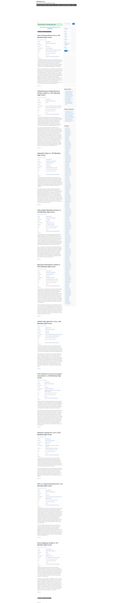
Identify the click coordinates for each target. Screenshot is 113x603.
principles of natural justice (58, 334)
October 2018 (67, 160)
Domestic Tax (47, 46)
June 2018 (66, 164)
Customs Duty (52, 334)
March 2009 (67, 288)
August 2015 (67, 202)
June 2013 (66, 231)
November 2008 (67, 292)
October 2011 (67, 253)
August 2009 (67, 282)
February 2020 (67, 142)
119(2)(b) (48, 219)
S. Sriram (55, 390)
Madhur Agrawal (54, 107)
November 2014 (67, 212)
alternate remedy (47, 334)
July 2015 (66, 203)
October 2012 (67, 240)
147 (46, 102)
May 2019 (66, 152)
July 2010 (66, 270)
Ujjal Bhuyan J (54, 272)
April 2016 (66, 193)
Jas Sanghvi (47, 448)
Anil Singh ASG (47, 390)
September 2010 (67, 268)
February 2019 (67, 155)
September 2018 (67, 161)
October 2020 (67, 133)
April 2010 (66, 273)
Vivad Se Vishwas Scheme (50, 162)
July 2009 (66, 283)
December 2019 (67, 144)
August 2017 (67, 175)
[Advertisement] (56, 13)
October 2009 (67, 280)
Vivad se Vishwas (52, 277)
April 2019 (66, 153)
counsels (65, 39)
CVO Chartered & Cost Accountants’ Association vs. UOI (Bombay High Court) (49, 376)
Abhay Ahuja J (48, 43)
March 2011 (67, 261)
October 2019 (67, 146)
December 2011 (67, 251)
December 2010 (67, 264)
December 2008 (67, 291)
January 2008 (67, 303)
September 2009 (67, 281)
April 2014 (66, 220)
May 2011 (66, 259)
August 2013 (67, 229)
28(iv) (47, 552)
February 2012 (67, 249)
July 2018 (66, 163)
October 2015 (67, 200)
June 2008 (66, 298)
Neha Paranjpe (51, 167)
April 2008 (66, 300)
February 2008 (67, 302)
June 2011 (66, 258)
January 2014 (67, 223)
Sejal (66, 115)
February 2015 (67, 209)
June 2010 (66, 271)
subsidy (47, 555)
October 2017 (67, 173)
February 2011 (67, 262)
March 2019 (67, 154)
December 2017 (67, 171)
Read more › (39, 85)
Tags (65, 31)
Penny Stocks (53, 445)
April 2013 (66, 233)
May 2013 (66, 232)
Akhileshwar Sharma (48, 498)
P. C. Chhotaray (48, 557)
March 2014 (67, 221)
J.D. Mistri (50, 107)
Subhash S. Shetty (57, 557)
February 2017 (67, 182)
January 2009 (67, 290)
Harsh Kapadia (51, 390)
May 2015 (66, 205)
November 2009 (67, 279)
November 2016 (67, 185)
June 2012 (66, 244)
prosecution (47, 277)
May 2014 (66, 219)
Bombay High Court (48, 41)
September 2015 (67, 201)
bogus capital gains (48, 445)
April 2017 (66, 180)
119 (45, 385)
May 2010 (66, 272)
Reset (69, 50)
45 (50, 442)
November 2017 (67, 172)
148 (47, 102)
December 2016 (67, 184)
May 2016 (66, 192)
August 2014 (67, 215)
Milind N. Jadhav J (48, 272)
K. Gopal (47, 167)
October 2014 (67, 213)
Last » (50, 31)
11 (46, 219)
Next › (48, 31)
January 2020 (67, 143)
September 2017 (67, 174)
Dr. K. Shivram (48, 224)
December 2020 (67, 131)
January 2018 (67, 170)
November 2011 (67, 252)
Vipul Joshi (49, 391)
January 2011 (67, 263)
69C (46, 493)
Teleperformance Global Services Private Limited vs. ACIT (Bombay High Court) (48, 93)
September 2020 (67, 134)
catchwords (66, 44)
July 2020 (66, 136)
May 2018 (66, 165)
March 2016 (67, 194)
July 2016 (66, 190)
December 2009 (67, 278)
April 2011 (66, 260)
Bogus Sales (52, 496)
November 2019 (67, 145)
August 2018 (67, 162)
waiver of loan (50, 555)
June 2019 (66, 151)
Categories (66, 28)
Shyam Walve (59, 107)
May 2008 (66, 299)
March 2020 (67, 141)
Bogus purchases (48, 496)
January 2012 (67, 250)
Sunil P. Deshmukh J (53, 43)
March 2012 (67, 248)
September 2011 (67, 254)
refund (47, 48)
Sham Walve (58, 390)
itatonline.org (40, 1)
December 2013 (67, 224)
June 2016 (66, 191)
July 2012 (66, 243)
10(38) (46, 442)
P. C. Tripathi (52, 557)
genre (65, 47)
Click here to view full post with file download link (52, 56)
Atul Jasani (47, 107)
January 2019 (67, 156)
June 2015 (66, 204)
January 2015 (67, 210)
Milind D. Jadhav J (47, 383)
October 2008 (67, 293)
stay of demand (50, 48)
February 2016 (67, 195)
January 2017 (67, 183)
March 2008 (67, 301)
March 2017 (67, 181)
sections (65, 36)
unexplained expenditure (58, 496)
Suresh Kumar (56, 448)
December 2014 (67, 211)
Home (38, 22)
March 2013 (67, 234)
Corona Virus (46, 388)
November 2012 (67, 239)
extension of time (51, 388)
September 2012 (67, 241)
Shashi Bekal (52, 224)
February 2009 (67, 289)
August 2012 (67, 242)
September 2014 (67, 214)
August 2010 (67, 269)
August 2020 (67, 135)
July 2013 (66, 230)
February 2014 (67, 222)
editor (45, 97)
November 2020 (67, 132)
